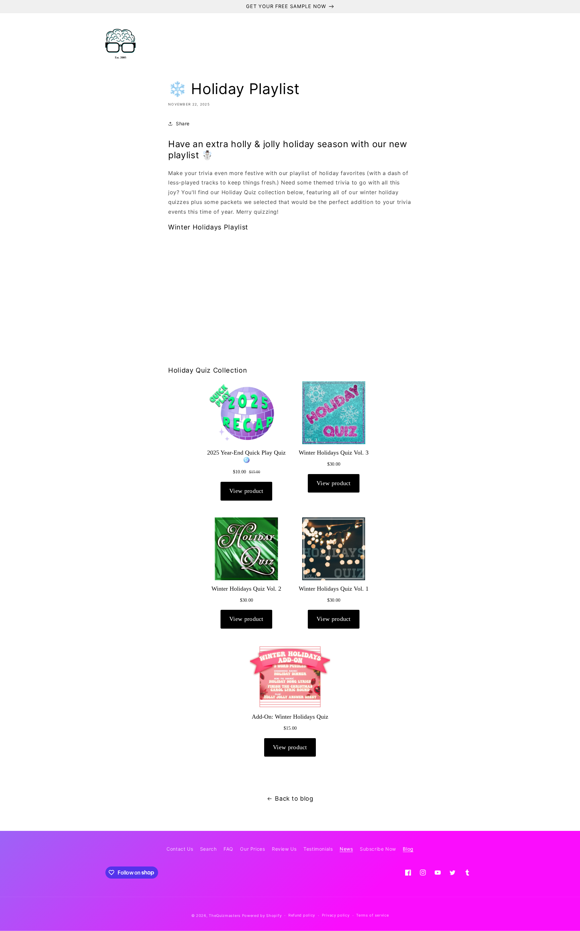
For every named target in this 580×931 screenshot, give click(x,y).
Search (208, 849)
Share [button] (183, 123)
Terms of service (372, 915)
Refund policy (301, 915)
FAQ (228, 849)
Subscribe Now (378, 849)
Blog (408, 849)
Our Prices (252, 849)
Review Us (284, 849)
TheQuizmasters (225, 915)
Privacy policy (336, 915)
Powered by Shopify (262, 915)
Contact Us (179, 849)
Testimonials (318, 849)
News (346, 849)
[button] (184, 44)
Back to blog (294, 798)
